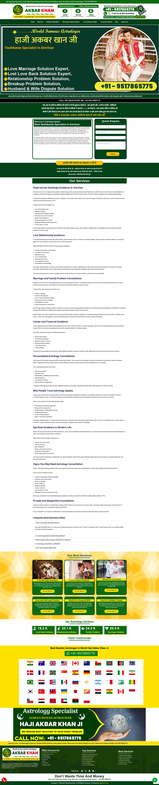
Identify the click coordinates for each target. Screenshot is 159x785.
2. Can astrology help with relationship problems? (50, 536)
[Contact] (4, 780)
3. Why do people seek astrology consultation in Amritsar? (53, 540)
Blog (116, 22)
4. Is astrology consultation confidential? (47, 544)
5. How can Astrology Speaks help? (45, 548)
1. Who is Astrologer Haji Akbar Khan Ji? (47, 523)
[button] (53, 22)
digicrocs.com (103, 783)
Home (33, 22)
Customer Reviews (106, 22)
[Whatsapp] (155, 780)
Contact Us (124, 22)
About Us (40, 22)
